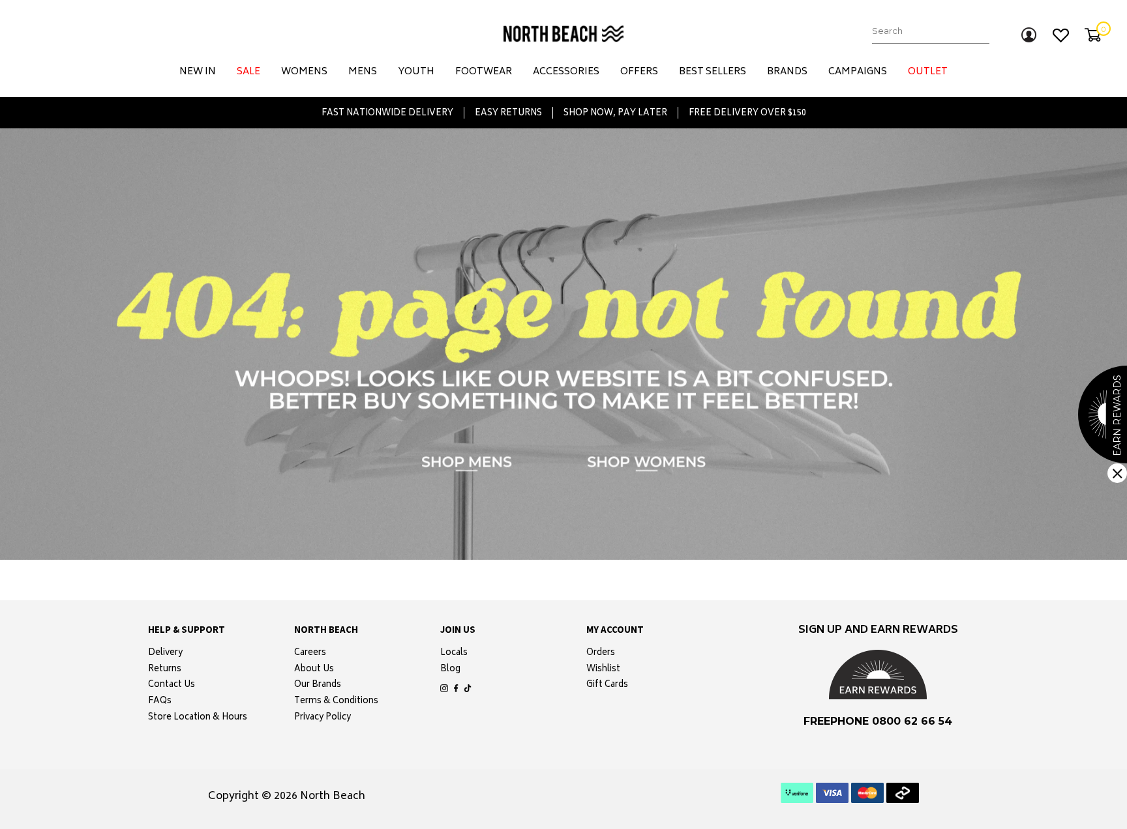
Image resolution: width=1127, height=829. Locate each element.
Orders (600, 654)
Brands (787, 72)
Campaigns (857, 72)
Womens (304, 72)
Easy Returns (508, 113)
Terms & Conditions (336, 702)
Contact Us (171, 685)
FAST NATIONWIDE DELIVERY (387, 113)
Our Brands (317, 685)
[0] (1093, 35)
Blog (450, 670)
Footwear (483, 72)
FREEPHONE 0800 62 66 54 (878, 721)
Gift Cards (607, 685)
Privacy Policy (322, 718)
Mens (362, 72)
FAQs (160, 702)
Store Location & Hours (197, 718)
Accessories (566, 72)
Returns (164, 670)
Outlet (928, 72)
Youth (416, 72)
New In (197, 72)
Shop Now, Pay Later (615, 113)
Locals (454, 654)
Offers (639, 72)
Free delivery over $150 (747, 113)
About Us (314, 670)
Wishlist (603, 670)
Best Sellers (712, 72)
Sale (248, 72)
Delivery (165, 654)
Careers (310, 654)
